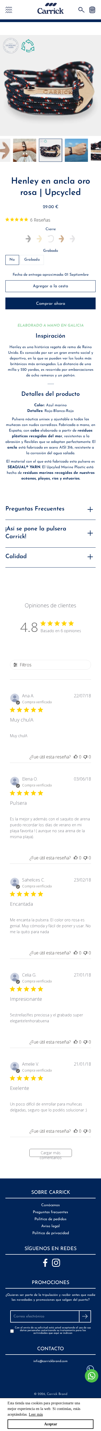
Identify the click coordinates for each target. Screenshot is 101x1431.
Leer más (36, 1414)
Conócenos (50, 1205)
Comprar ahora (50, 304)
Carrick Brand (57, 1394)
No (12, 260)
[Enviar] (85, 1316)
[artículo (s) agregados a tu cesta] (92, 10)
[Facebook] (45, 1263)
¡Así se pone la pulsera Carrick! (35, 533)
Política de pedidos (50, 1219)
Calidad (16, 556)
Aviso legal (50, 1226)
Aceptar (50, 1424)
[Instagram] (56, 1263)
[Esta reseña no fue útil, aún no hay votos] (85, 757)
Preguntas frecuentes (50, 1212)
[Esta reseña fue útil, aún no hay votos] (76, 757)
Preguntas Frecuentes (34, 509)
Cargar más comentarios (51, 1153)
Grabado (50, 251)
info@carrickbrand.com (50, 1361)
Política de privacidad (50, 1233)
